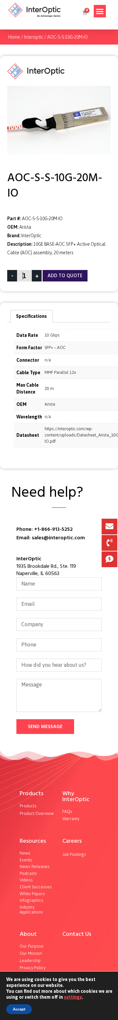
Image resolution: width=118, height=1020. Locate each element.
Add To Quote (65, 275)
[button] (100, 11)
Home (14, 37)
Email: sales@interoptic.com (50, 537)
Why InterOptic (75, 796)
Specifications (31, 316)
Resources (33, 841)
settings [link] (73, 997)
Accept (19, 1009)
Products (31, 793)
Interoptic (33, 37)
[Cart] (84, 12)
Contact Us (76, 934)
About (28, 934)
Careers (72, 841)
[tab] (31, 316)
